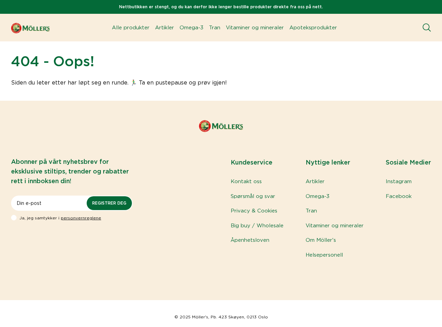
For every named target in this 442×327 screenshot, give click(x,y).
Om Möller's (321, 240)
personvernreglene (81, 217)
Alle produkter (131, 27)
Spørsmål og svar (253, 196)
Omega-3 (191, 27)
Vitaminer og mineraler (255, 27)
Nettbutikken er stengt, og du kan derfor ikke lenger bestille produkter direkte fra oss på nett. (221, 6)
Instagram (399, 181)
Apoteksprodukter (313, 27)
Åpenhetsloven (250, 240)
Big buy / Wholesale (257, 225)
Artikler (164, 27)
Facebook (399, 196)
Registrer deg (109, 203)
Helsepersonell (324, 255)
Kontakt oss (246, 181)
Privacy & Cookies (254, 211)
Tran (214, 27)
